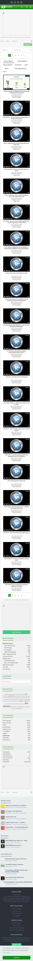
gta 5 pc (7, 697)
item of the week (5, 699)
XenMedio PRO (7, 599)
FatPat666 (6, 737)
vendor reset (21, 706)
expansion (5, 696)
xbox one (19, 708)
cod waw (23, 694)
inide (28, 697)
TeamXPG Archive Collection (14, 864)
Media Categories (8, 638)
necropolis (11, 701)
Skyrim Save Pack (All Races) (15, 877)
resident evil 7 (8, 703)
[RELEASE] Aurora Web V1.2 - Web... (17, 840)
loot (8, 699)
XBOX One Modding (10, 652)
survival (15, 703)
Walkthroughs (16, 123)
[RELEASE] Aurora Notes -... (14, 845)
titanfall (13, 706)
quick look (27, 701)
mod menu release (24, 699)
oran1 (21, 701)
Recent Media (8, 61)
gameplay (12, 696)
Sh (2, 812)
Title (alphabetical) (20, 68)
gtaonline (9, 697)
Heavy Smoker (7, 723)
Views (7, 68)
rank (5, 703)
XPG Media (16, 915)
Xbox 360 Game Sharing (16, 930)
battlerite (6, 694)
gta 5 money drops (26, 696)
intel (29, 697)
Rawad (8, 842)
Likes (26, 65)
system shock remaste (21, 703)
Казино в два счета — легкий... (15, 822)
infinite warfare (25, 697)
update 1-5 (16, 706)
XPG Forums (16, 911)
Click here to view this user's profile (22, 37)
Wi (2, 823)
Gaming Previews (8, 656)
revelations (12, 703)
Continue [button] (16, 957)
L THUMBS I (6, 731)
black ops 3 (9, 694)
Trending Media (22, 61)
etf (27, 694)
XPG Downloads (16, 913)
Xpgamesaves (16, 894)
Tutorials (5, 667)
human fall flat (16, 697)
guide (12, 697)
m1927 (11, 699)
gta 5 (19, 696)
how (13, 697)
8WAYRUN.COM (25, 599)
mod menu (19, 699)
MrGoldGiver (6, 740)
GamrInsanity (7, 727)
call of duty (20, 694)
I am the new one (11, 816)
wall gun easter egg (14, 708)
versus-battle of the (27, 706)
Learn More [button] (6, 953)
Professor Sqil (7, 729)
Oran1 (4, 725)
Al (2, 828)
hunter (20, 697)
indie (21, 697)
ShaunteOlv (9, 813)
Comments (18, 65)
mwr (8, 701)
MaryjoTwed (9, 807)
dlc (26, 694)
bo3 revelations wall (14, 694)
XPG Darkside (7, 720)
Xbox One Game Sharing (16, 928)
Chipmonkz (18, 96)
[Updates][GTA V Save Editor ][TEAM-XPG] (19, 882)
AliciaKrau (8, 829)
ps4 (23, 701)
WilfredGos (9, 824)
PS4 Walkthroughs (9, 660)
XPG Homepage (16, 909)
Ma (2, 806)
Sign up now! (16, 632)
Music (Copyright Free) (9, 654)
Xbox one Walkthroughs (11, 662)
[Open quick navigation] (31, 41)
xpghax (5, 733)
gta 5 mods (21, 696)
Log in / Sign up (22, 7)
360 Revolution (16, 923)
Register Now (16, 944)
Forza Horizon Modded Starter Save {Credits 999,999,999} (17, 871)
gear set (16, 696)
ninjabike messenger (16, 701)
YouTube (27, 75)
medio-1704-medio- (15, 699)
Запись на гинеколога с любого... (16, 805)
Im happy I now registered (14, 811)
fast (8, 696)
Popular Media (7, 65)
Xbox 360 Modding (9, 645)
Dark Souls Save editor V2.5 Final (16, 859)
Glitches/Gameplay (16, 97)
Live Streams (6, 669)
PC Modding (7, 650)
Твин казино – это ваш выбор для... (17, 827)
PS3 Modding (8, 647)
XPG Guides (16, 925)
